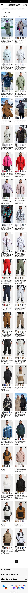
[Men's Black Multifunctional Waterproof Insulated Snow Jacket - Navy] (23, 118)
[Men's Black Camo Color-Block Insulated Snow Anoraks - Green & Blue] (5, 412)
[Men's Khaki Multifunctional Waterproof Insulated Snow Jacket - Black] (23, 38)
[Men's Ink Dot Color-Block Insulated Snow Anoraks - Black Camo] (18, 547)
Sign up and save (9, 579)
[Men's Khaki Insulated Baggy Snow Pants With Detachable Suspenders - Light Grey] (21, 331)
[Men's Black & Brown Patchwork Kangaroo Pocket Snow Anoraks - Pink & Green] (21, 521)
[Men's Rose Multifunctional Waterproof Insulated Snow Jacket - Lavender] (10, 171)
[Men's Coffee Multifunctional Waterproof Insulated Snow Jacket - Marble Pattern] (18, 145)
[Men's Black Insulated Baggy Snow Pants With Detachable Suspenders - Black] (3, 358)
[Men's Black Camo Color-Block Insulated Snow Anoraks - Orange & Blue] (7, 412)
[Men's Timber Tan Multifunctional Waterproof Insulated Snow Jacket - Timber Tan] (3, 118)
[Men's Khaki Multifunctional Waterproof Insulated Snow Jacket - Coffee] (21, 38)
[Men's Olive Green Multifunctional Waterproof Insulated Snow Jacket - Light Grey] (21, 91)
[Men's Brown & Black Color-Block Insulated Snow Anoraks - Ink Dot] (5, 466)
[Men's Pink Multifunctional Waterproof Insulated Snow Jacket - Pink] (16, 198)
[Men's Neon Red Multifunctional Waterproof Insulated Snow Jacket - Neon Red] (16, 171)
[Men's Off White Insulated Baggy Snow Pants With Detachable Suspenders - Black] (18, 358)
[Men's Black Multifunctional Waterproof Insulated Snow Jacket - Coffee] (21, 118)
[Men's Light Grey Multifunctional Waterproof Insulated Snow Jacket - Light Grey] (16, 64)
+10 (11, 37)
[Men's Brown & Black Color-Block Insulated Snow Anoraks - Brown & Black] (3, 466)
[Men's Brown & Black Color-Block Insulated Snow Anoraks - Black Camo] (7, 466)
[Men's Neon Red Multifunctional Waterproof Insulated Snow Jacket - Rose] (18, 171)
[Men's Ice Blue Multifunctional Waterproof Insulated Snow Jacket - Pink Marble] (7, 64)
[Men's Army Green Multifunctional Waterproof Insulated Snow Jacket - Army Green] (3, 38)
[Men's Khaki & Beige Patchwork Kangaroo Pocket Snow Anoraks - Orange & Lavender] (23, 385)
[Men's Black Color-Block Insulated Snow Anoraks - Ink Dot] (23, 412)
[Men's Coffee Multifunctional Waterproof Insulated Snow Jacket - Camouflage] (23, 145)
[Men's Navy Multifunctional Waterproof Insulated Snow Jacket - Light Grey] (10, 91)
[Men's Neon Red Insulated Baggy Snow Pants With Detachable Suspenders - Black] (10, 278)
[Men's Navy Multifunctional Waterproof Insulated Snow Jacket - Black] (5, 91)
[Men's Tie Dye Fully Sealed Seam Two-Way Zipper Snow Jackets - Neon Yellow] (7, 439)
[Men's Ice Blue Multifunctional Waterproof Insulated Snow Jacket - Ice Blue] (3, 64)
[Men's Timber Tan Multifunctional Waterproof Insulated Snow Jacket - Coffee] (5, 118)
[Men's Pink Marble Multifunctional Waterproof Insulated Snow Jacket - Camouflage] (7, 251)
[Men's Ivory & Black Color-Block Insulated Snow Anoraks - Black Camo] (10, 521)
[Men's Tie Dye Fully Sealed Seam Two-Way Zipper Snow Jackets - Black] (5, 439)
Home (2, 8)
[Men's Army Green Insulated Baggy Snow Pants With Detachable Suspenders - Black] (21, 278)
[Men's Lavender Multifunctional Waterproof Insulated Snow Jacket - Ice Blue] (7, 198)
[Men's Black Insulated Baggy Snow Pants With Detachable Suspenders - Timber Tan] (7, 358)
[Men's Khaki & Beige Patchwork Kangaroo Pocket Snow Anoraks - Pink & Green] (18, 385)
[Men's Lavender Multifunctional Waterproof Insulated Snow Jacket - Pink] (10, 198)
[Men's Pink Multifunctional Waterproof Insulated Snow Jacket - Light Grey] (21, 198)
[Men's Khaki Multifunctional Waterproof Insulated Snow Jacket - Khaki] (16, 38)
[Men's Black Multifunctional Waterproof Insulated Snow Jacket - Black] (16, 118)
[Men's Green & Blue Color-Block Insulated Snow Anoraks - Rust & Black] (23, 439)
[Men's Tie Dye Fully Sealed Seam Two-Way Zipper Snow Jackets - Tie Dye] (3, 439)
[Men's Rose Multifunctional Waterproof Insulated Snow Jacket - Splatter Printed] (7, 171)
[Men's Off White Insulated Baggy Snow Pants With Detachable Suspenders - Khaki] (21, 358)
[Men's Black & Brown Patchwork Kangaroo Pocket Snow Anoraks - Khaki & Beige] (18, 521)
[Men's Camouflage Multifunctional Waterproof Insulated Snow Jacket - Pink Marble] (21, 225)
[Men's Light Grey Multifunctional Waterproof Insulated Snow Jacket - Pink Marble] (21, 64)
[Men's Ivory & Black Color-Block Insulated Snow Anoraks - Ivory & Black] (3, 521)
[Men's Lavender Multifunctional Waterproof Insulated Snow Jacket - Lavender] (3, 198)
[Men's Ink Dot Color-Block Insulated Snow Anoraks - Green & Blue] (21, 547)
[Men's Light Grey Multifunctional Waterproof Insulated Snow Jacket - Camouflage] (23, 64)
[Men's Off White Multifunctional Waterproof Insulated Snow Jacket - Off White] (3, 145)
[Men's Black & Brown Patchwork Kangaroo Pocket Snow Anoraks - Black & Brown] (16, 521)
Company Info (7, 570)
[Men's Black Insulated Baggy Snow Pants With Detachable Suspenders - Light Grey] (10, 358)
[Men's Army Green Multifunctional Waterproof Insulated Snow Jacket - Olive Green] (5, 38)
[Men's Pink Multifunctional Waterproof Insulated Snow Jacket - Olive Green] (23, 198)
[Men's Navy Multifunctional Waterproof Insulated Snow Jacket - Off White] (7, 91)
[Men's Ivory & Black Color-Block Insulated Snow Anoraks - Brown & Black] (5, 521)
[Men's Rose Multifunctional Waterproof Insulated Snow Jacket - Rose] (3, 171)
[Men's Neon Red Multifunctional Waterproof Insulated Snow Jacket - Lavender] (23, 171)
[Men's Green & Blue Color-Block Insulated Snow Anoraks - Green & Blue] (16, 439)
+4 (11, 412)
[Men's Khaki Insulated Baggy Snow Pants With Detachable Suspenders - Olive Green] (23, 331)
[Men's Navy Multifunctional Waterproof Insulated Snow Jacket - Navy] (3, 91)
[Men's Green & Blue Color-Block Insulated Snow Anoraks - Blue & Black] (21, 439)
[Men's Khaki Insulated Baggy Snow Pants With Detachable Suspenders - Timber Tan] (18, 331)
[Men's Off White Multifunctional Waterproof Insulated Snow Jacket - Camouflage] (10, 145)
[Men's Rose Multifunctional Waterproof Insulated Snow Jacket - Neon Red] (5, 171)
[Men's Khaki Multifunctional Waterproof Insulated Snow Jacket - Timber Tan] (18, 38)
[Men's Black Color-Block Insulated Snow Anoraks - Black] (16, 412)
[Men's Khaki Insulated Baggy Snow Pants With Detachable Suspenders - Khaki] (16, 331)
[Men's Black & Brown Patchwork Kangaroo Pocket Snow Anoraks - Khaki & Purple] (23, 521)
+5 (11, 278)
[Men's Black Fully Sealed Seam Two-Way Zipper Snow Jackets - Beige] (21, 493)
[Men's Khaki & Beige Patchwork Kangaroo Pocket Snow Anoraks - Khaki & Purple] (21, 385)
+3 (11, 385)
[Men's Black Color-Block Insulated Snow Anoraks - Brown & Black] (21, 412)
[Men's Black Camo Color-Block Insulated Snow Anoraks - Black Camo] (3, 412)
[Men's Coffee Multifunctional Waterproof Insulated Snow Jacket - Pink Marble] (21, 145)
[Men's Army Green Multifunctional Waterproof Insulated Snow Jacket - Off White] (7, 38)
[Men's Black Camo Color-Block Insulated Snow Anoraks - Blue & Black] (10, 412)
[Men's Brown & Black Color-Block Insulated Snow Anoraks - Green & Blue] (10, 466)
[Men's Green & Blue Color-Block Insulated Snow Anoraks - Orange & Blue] (18, 439)
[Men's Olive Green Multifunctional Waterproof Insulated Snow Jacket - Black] (23, 91)
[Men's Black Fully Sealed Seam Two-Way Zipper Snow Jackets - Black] (16, 493)
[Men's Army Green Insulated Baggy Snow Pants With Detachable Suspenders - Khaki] (23, 278)
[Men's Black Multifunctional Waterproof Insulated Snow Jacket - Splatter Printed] (18, 118)
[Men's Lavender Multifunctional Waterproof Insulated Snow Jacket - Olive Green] (5, 198)
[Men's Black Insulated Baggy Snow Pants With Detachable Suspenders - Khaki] (5, 358)
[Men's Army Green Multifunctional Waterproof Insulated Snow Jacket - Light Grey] (10, 38)
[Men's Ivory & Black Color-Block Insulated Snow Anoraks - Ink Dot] (7, 521)
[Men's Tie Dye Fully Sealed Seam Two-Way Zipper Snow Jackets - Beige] (10, 439)
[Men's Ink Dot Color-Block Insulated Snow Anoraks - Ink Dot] (16, 547)
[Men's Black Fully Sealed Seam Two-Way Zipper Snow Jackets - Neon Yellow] (18, 493)
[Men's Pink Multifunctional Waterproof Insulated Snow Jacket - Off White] (18, 198)
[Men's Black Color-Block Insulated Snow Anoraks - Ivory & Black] (18, 412)
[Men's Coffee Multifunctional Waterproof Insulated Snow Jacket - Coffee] (16, 145)
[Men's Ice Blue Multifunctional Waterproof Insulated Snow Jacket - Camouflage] (10, 64)
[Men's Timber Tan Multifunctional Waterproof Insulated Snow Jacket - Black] (7, 118)
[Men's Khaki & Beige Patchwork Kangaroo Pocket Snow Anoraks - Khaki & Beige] (16, 385)
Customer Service (9, 574)
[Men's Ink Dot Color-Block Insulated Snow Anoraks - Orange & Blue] (23, 547)
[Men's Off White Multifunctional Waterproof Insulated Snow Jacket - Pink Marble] (7, 145)
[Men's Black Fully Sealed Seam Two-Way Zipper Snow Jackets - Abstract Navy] (23, 493)
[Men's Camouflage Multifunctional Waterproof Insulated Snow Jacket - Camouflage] (16, 225)
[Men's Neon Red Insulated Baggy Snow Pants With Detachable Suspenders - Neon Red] (3, 278)
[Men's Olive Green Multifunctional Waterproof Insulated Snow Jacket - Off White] (18, 91)
